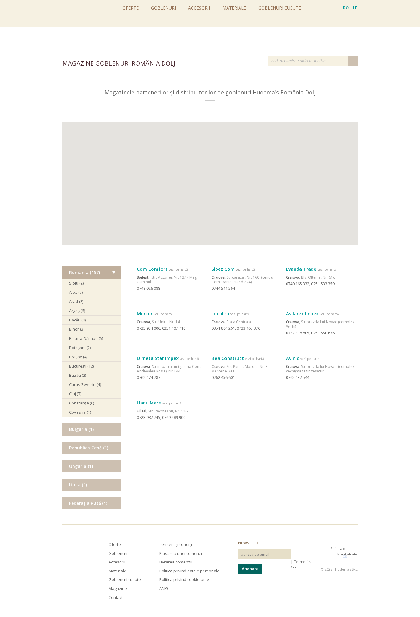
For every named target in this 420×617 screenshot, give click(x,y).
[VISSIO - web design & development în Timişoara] (350, 556)
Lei (356, 7)
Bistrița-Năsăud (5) (86, 338)
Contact (116, 597)
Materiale (234, 8)
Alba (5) (76, 292)
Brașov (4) (78, 357)
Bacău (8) (77, 320)
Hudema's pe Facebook (314, 554)
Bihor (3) (76, 329)
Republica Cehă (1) (88, 448)
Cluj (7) (75, 393)
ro (346, 7)
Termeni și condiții (176, 544)
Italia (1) (78, 485)
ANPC (164, 588)
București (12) (81, 366)
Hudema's (71, 551)
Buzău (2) (77, 375)
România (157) (84, 272)
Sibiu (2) (76, 283)
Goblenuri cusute (279, 8)
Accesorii (199, 8)
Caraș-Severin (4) (85, 384)
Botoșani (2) (80, 347)
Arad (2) (76, 301)
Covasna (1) (80, 412)
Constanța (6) (81, 403)
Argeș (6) (77, 310)
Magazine (118, 588)
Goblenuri (163, 8)
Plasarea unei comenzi (180, 553)
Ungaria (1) (81, 466)
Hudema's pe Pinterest (324, 554)
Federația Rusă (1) (88, 503)
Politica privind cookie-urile (184, 579)
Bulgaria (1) (81, 429)
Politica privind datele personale (189, 571)
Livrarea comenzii (175, 562)
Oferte (130, 8)
